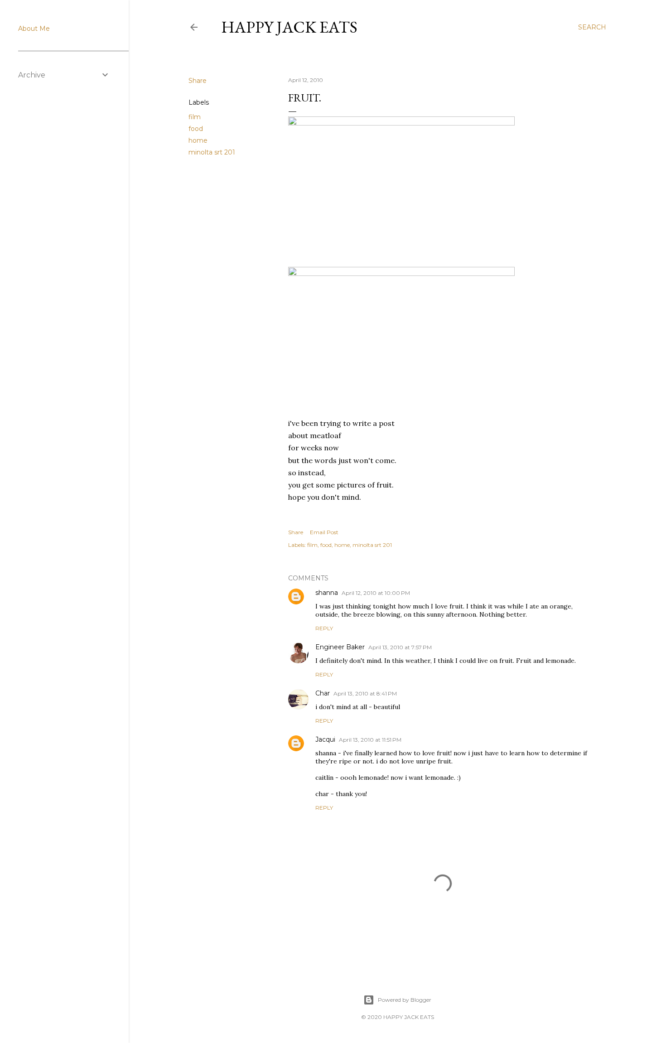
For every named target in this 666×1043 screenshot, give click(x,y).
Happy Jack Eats (289, 27)
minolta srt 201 (211, 152)
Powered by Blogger (404, 999)
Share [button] (197, 81)
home (198, 140)
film (194, 117)
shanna (326, 593)
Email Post (324, 532)
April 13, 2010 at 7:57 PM (400, 647)
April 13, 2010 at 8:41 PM (365, 693)
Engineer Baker (340, 647)
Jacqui (325, 739)
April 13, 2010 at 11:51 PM (370, 739)
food (195, 129)
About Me (34, 28)
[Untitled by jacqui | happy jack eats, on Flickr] (401, 122)
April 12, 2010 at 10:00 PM (376, 592)
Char (322, 693)
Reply (324, 628)
